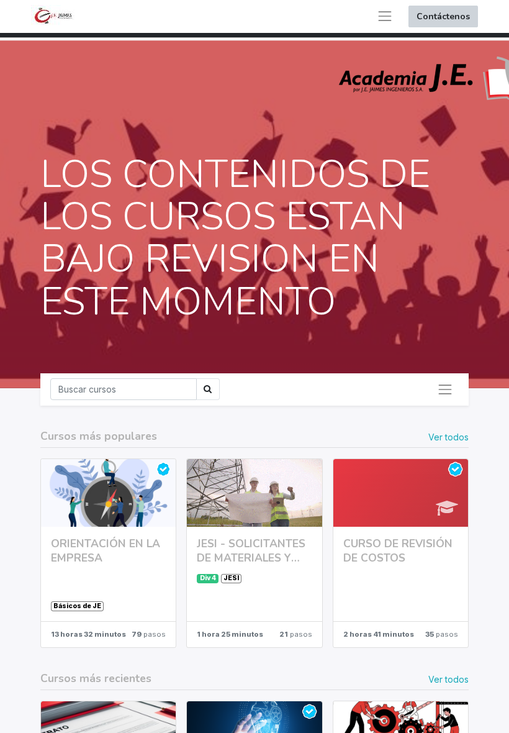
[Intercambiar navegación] (445, 389)
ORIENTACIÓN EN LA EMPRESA (105, 551)
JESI (231, 578)
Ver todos (448, 437)
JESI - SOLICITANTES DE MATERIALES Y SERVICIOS (251, 551)
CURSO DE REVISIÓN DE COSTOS (398, 551)
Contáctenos (443, 16)
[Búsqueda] (208, 389)
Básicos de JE (77, 606)
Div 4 (208, 578)
